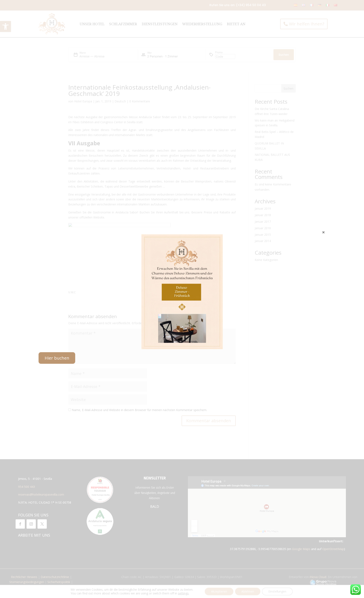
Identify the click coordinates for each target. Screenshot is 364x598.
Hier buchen (57, 358)
